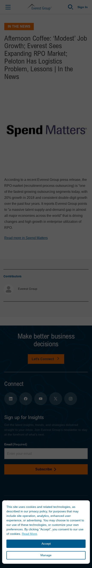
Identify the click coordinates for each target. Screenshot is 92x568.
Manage (46, 555)
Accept (46, 543)
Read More (29, 533)
